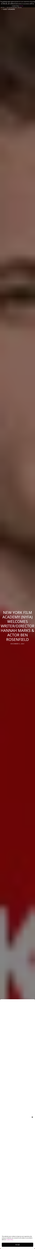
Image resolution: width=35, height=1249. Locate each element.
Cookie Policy (9, 1239)
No (22, 6)
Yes (20, 6)
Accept (17, 1244)
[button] (32, 1117)
